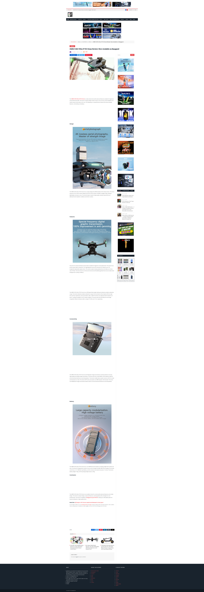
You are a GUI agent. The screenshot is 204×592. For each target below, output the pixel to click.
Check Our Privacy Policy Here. (71, 577)
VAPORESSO (93, 572)
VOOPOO (92, 573)
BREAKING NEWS (73, 19)
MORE (127, 19)
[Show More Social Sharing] (94, 55)
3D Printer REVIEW (126, 190)
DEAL (131, 19)
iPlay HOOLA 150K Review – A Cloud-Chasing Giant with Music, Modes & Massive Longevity (128, 217)
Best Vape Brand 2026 (114, 19)
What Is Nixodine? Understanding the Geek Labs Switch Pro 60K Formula (85, 9)
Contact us (68, 576)
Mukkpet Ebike (118, 583)
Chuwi (117, 572)
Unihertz (117, 576)
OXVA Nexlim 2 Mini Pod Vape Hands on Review (127, 196)
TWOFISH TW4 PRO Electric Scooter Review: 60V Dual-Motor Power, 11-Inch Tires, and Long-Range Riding (107, 547)
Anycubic (117, 579)
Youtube (67, 583)
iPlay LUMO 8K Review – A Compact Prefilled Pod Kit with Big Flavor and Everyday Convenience (128, 208)
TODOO (92, 582)
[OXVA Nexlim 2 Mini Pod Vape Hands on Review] (119, 195)
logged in (77, 556)
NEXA (92, 576)
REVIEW (122, 19)
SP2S (92, 579)
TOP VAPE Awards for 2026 (93, 19)
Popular (119, 190)
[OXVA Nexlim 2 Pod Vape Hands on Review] (119, 200)
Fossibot (117, 575)
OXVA (92, 575)
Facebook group (84, 504)
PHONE (84, 19)
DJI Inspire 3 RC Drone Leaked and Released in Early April (89, 502)
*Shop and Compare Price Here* (71, 581)
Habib (74, 51)
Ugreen (117, 585)
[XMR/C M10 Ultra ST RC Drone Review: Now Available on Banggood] (92, 68)
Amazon (80, 19)
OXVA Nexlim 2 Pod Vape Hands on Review (128, 202)
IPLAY (92, 580)
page (90, 504)
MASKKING (93, 578)
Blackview (117, 573)
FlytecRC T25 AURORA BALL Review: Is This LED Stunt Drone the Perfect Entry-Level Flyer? (77, 547)
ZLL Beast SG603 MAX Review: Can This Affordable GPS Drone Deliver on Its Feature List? (92, 547)
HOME (68, 19)
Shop (134, 19)
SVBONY (117, 570)
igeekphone (74, 590)
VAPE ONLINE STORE (95, 570)
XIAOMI (132, 190)
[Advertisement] (92, 89)
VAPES (101, 19)
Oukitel (117, 582)
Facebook (68, 582)
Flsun (117, 578)
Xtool (117, 580)
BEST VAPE (106, 19)
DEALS (72, 46)
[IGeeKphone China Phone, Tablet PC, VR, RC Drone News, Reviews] (70, 14)
